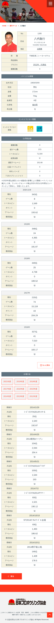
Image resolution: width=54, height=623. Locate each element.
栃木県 (35, 105)
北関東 (39, 49)
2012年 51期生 (39, 65)
